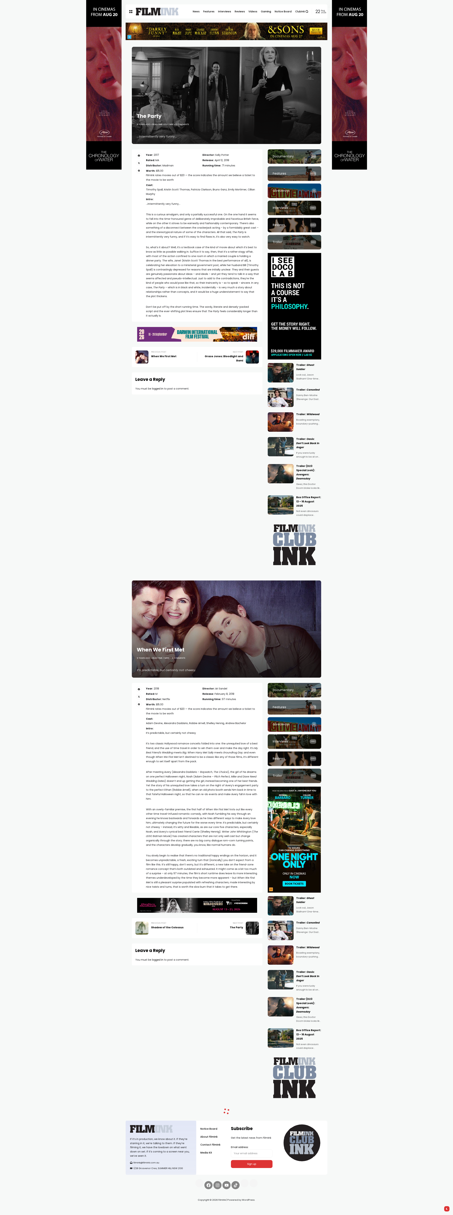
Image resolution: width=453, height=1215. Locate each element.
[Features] (294, 173)
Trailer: (308, 389)
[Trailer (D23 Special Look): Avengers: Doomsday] (281, 473)
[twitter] (139, 163)
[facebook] (139, 155)
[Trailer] (294, 242)
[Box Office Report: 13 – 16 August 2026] (281, 505)
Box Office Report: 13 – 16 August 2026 (308, 502)
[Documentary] (294, 156)
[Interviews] (294, 208)
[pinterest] (139, 170)
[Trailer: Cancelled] (281, 397)
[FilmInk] (157, 11)
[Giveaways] (294, 191)
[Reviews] (294, 225)
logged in (157, 388)
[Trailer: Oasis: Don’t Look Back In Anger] (281, 446)
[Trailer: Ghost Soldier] (281, 372)
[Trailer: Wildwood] (281, 422)
